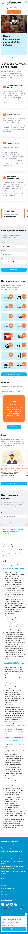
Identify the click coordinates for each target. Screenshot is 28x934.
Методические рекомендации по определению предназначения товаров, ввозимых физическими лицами (12, 860)
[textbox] (14, 246)
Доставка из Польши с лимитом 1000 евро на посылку (12, 469)
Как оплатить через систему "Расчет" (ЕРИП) (13, 872)
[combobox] (14, 246)
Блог (2, 891)
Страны (3, 885)
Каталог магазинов (7, 888)
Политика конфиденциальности (9, 924)
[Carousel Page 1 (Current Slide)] (12, 57)
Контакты (4, 882)
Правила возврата (7, 848)
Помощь (4, 894)
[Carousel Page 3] (15, 57)
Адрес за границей (7, 845)
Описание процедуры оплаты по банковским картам (12, 867)
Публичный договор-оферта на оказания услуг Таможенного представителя (11, 853)
